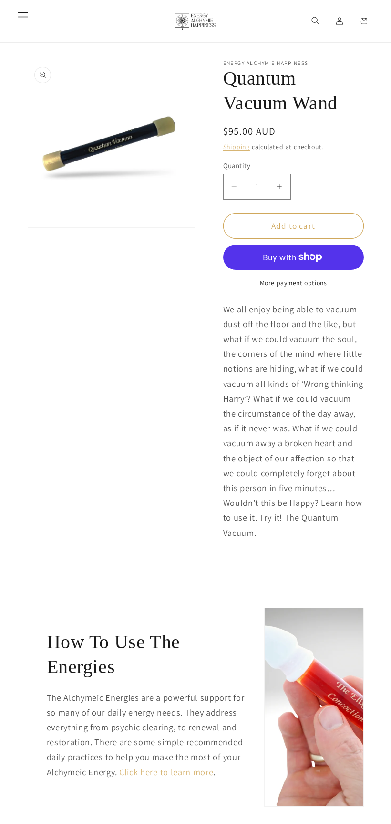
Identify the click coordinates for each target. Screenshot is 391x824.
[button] (23, 17)
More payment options (293, 282)
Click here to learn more (166, 772)
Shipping (236, 146)
